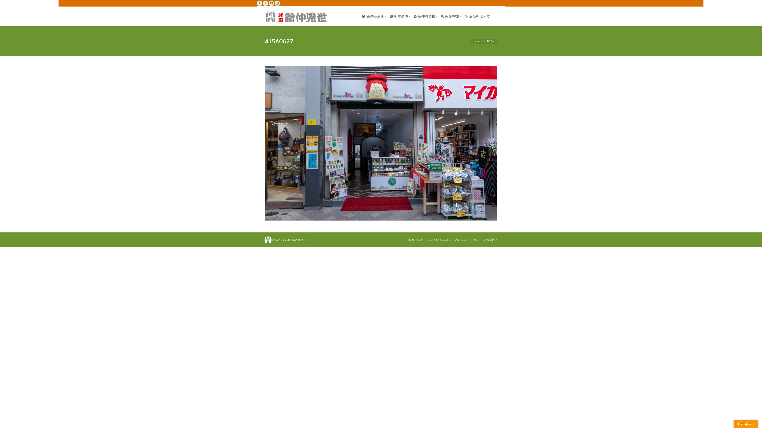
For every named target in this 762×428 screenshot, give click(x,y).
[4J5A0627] (381, 143)
